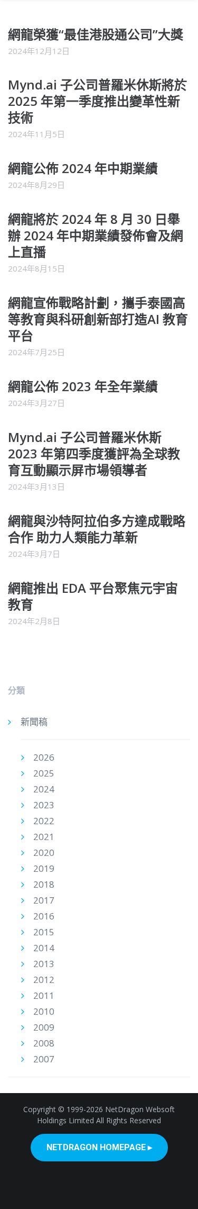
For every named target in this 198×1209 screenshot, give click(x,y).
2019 (43, 868)
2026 (43, 757)
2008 (43, 1043)
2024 (43, 789)
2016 (43, 916)
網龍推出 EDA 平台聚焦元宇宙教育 (93, 596)
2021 (43, 837)
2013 (43, 964)
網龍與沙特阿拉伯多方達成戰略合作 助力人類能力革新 (96, 529)
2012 (43, 979)
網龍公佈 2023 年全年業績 (83, 386)
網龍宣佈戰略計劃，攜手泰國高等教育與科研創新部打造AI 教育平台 (98, 319)
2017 (43, 900)
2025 (43, 773)
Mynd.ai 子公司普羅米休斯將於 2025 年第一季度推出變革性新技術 (97, 101)
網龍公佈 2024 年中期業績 (83, 168)
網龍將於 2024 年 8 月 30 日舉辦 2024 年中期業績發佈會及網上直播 (95, 235)
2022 (43, 821)
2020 (43, 852)
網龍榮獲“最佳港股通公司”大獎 (95, 34)
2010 (43, 1011)
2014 (43, 948)
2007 (43, 1059)
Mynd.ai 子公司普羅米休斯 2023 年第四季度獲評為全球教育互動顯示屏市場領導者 (94, 453)
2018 (43, 884)
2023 (43, 805)
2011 (43, 995)
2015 (43, 932)
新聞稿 (34, 722)
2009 (43, 1027)
